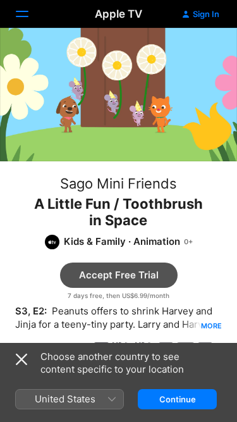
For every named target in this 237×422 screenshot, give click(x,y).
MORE (211, 325)
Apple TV (118, 14)
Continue (177, 399)
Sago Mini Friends (118, 183)
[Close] (21, 359)
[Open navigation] (30, 14)
